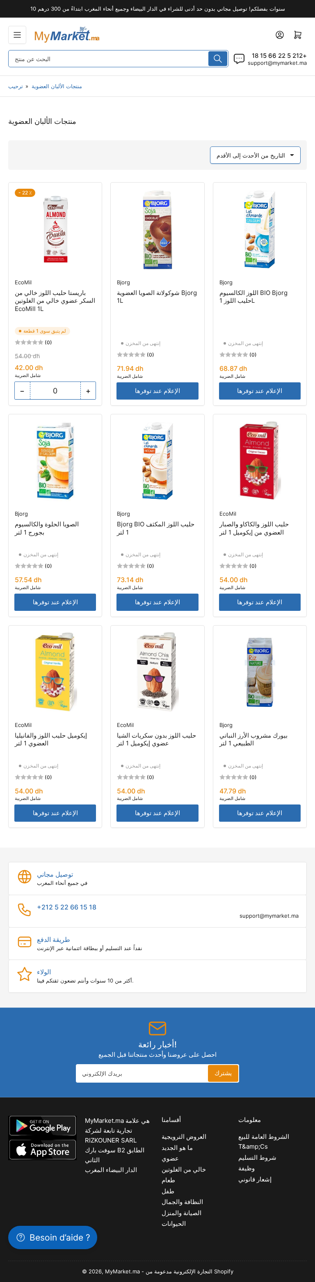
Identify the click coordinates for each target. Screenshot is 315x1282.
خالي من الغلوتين (184, 1169)
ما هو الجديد (177, 1148)
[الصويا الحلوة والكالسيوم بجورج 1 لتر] (55, 460)
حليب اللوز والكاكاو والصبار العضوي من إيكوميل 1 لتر (254, 528)
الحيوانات (174, 1223)
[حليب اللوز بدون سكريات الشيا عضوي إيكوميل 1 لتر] (157, 672)
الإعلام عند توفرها (157, 391)
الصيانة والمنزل (181, 1213)
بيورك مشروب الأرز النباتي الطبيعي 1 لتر (253, 739)
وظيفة (246, 1168)
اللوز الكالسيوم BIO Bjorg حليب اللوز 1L (253, 297)
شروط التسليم (257, 1157)
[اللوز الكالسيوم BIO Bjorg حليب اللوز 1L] (259, 229)
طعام (168, 1180)
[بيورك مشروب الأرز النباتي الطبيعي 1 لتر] (259, 672)
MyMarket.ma (122, 1271)
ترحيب (15, 86)
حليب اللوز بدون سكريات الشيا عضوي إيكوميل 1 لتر (156, 739)
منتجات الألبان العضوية (57, 86)
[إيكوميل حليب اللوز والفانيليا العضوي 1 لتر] (55, 672)
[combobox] (118, 58)
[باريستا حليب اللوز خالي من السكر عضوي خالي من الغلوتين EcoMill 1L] (55, 229)
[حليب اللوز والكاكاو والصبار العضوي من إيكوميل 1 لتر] (259, 460)
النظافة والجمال (182, 1202)
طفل (168, 1191)
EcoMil (23, 282)
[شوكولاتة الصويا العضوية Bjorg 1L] (157, 229)
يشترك (223, 1073)
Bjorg (123, 282)
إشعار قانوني (255, 1179)
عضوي (170, 1158)
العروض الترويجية (184, 1136)
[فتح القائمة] (17, 35)
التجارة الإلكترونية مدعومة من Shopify (189, 1271)
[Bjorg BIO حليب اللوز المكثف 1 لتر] (157, 460)
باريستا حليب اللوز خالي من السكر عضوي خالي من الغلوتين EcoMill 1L (55, 301)
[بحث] (218, 59)
